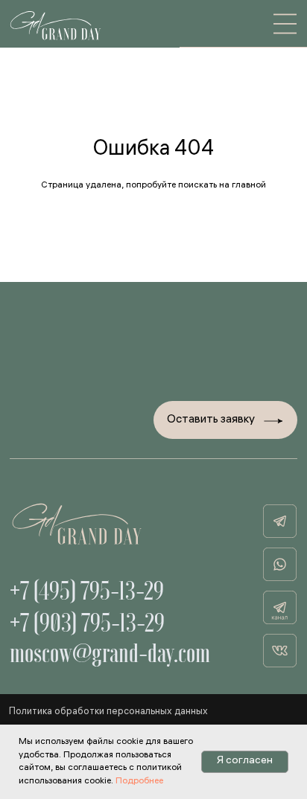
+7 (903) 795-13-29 (87, 622)
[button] (225, 420)
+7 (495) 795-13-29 (87, 590)
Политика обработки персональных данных (108, 712)
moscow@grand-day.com (110, 653)
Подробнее (139, 781)
